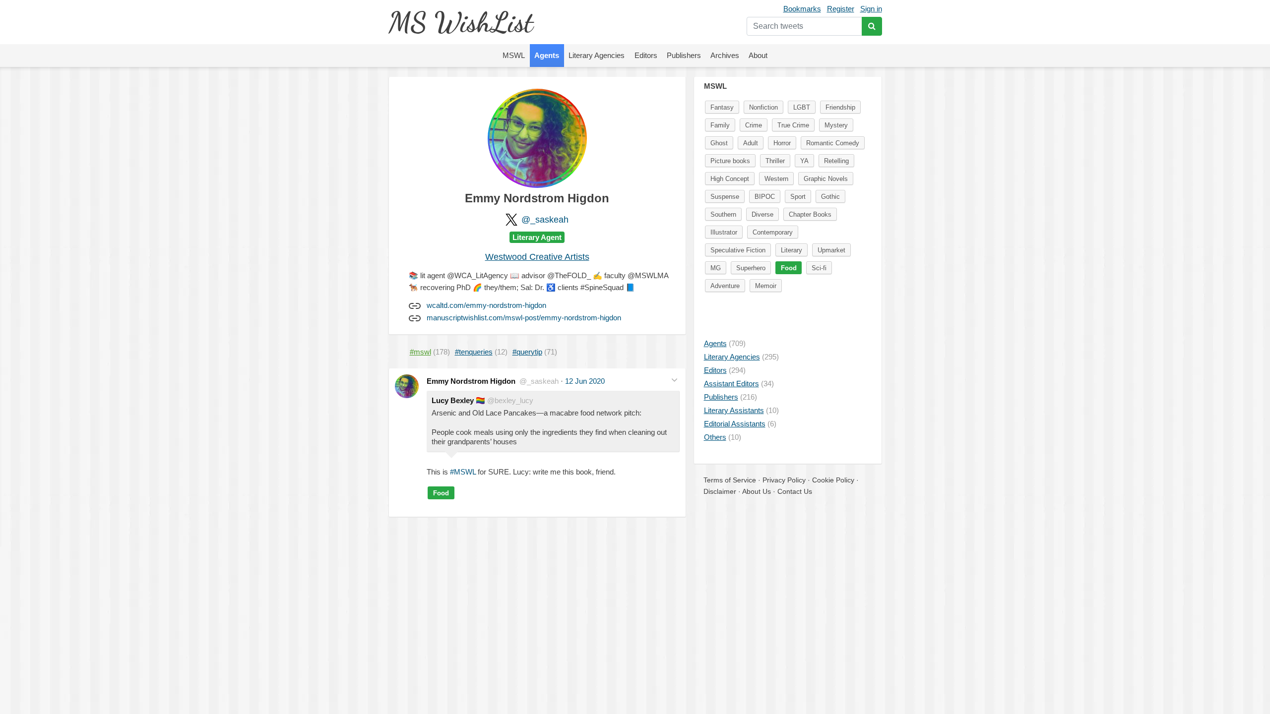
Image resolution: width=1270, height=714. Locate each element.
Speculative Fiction (737, 250)
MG (715, 268)
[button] (674, 380)
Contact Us (794, 491)
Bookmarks (802, 8)
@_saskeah (545, 220)
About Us (756, 491)
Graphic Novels (826, 178)
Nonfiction (763, 107)
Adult (750, 143)
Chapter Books (810, 214)
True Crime (793, 125)
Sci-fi (819, 268)
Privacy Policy (784, 480)
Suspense (724, 196)
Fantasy (722, 107)
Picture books (730, 161)
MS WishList (460, 22)
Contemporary (773, 232)
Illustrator (723, 232)
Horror (782, 143)
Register (840, 8)
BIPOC (765, 196)
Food (441, 493)
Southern (723, 214)
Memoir (765, 286)
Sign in (871, 8)
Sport (798, 196)
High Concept (729, 178)
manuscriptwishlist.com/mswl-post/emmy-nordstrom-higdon (524, 317)
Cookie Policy (833, 480)
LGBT (801, 107)
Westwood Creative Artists (537, 257)
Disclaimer (719, 491)
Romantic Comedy (832, 143)
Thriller (775, 161)
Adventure (725, 286)
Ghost (719, 143)
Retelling (836, 161)
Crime (753, 125)
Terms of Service (729, 480)
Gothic (830, 196)
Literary (791, 250)
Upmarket (831, 250)
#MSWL (463, 472)
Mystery (836, 125)
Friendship (840, 107)
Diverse (762, 214)
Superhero (750, 268)
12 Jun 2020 (585, 381)
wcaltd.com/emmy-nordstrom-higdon (486, 305)
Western (776, 178)
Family (720, 125)
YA (804, 161)
